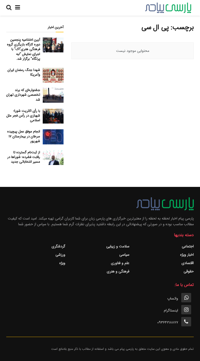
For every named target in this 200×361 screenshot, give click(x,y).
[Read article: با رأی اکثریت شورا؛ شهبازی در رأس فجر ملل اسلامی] (53, 116)
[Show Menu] (17, 8)
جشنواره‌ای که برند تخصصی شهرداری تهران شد (23, 94)
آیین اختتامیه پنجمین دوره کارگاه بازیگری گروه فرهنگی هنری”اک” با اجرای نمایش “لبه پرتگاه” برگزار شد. (23, 49)
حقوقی (189, 271)
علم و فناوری (120, 263)
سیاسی (124, 255)
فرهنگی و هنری (118, 271)
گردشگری (58, 246)
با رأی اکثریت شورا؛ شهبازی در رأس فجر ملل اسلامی (23, 115)
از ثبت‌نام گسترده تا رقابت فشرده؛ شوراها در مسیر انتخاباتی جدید (23, 157)
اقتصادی (188, 263)
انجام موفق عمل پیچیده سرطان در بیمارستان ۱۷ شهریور (23, 136)
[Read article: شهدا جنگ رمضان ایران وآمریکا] (53, 75)
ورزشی (60, 255)
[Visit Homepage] (168, 8)
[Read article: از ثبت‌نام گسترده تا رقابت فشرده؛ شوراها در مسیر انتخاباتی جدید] (53, 157)
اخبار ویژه (187, 255)
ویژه (62, 263)
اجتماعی (188, 246)
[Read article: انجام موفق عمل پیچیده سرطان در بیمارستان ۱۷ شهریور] (53, 136)
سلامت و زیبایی (117, 246)
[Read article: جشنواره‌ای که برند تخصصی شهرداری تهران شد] (53, 95)
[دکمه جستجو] (8, 8)
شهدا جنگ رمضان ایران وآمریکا (24, 72)
